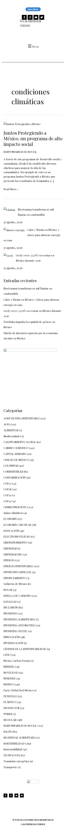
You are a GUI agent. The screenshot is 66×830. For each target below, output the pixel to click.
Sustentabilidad (13, 749)
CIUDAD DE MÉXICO (16, 460)
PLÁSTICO (10, 702)
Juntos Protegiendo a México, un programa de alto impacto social (33, 138)
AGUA (7, 424)
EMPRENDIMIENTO (15, 542)
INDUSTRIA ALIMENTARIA (19, 619)
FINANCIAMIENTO (15, 578)
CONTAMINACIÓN (14, 477)
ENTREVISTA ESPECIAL (18, 572)
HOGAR (8, 590)
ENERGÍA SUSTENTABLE (18, 566)
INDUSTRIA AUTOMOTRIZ (19, 625)
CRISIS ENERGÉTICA (16, 507)
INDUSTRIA (10, 613)
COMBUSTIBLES (13, 471)
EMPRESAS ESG (13, 554)
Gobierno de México (15, 584)
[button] (33, 46)
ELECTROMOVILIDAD (17, 536)
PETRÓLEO (10, 696)
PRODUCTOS (11, 708)
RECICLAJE (10, 720)
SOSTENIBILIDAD (14, 743)
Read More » (11, 189)
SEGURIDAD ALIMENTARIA (20, 737)
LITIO (7, 654)
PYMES (8, 714)
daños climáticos (13, 513)
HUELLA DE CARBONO (17, 595)
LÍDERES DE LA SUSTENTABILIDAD (25, 649)
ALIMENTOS (11, 430)
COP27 (7, 483)
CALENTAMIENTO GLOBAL (20, 442)
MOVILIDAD (11, 672)
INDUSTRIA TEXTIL (15, 631)
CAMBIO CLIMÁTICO (16, 448)
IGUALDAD (10, 601)
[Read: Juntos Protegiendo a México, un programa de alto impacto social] (22, 123)
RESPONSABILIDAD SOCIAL (20, 152)
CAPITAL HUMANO (15, 454)
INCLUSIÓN (11, 607)
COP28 (7, 489)
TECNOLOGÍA (12, 755)
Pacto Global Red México (18, 690)
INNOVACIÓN (12, 637)
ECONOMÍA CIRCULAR (17, 525)
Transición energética (16, 761)
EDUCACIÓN (11, 530)
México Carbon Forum (17, 660)
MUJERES (9, 678)
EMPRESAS (10, 548)
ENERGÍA (9, 560)
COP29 (7, 495)
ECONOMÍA (10, 519)
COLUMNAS (11, 465)
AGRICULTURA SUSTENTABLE (22, 418)
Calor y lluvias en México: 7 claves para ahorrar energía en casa (32, 235)
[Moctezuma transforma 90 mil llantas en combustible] (9, 209)
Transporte (10, 767)
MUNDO (9, 684)
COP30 (8, 501)
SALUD (8, 731)
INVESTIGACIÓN (13, 643)
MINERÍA (9, 666)
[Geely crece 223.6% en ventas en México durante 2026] (8, 255)
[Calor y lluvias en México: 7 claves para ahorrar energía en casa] (14, 230)
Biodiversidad (11, 436)
